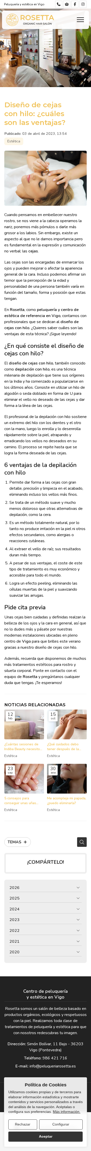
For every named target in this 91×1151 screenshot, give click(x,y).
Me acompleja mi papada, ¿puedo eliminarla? (66, 800)
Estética (13, 141)
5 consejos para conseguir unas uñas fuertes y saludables (20, 800)
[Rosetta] (30, 20)
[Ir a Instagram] (83, 4)
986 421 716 (54, 1058)
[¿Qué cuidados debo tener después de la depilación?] (67, 724)
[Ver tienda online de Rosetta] (66, 4)
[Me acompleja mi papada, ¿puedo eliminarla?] (67, 779)
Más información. (66, 1112)
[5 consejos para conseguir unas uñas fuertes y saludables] (24, 779)
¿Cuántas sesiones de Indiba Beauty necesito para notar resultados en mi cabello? (23, 746)
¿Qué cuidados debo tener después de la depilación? (63, 746)
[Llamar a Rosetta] (58, 4)
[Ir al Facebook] (75, 4)
